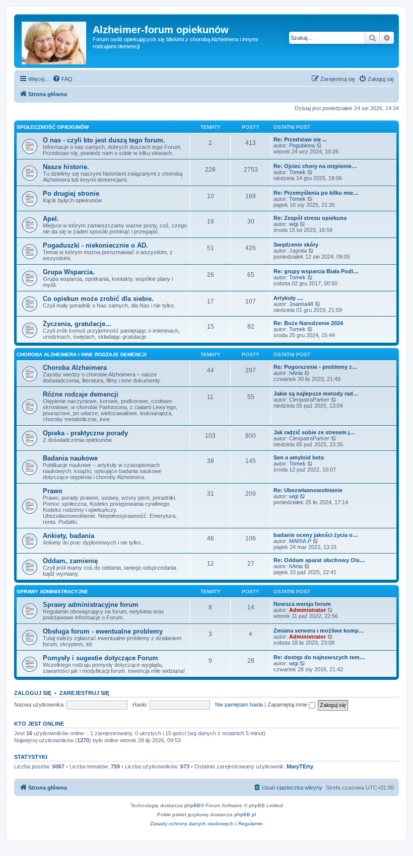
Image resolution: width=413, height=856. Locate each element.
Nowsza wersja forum (302, 604)
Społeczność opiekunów (53, 127)
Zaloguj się (32, 693)
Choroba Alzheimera (75, 367)
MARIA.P (300, 541)
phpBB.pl (245, 814)
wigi (293, 224)
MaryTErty (300, 766)
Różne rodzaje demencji (80, 394)
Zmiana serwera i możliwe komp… (318, 631)
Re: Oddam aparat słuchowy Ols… (319, 560)
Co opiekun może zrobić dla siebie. (98, 298)
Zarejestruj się (84, 693)
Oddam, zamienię (70, 561)
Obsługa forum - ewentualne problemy (103, 631)
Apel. (51, 218)
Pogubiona (302, 145)
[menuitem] (62, 79)
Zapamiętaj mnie (288, 705)
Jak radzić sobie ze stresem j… (314, 432)
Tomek (297, 172)
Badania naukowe (70, 458)
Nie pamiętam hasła (239, 705)
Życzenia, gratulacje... (77, 324)
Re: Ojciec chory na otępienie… (315, 166)
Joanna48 (301, 304)
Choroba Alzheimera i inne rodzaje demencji (82, 354)
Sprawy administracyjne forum (91, 604)
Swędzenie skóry (295, 245)
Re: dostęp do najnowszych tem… (319, 657)
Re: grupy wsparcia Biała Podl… (316, 271)
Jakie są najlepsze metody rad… (316, 394)
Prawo (52, 491)
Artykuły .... (288, 298)
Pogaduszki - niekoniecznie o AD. (95, 245)
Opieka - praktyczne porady (85, 433)
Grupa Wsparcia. (69, 272)
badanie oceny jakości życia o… (315, 535)
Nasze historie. (66, 167)
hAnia (296, 373)
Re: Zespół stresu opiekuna (310, 218)
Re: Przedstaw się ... (300, 139)
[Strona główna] (55, 41)
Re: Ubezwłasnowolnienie (307, 490)
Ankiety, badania (68, 535)
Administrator (307, 610)
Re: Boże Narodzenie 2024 (308, 323)
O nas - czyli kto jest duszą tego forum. (104, 140)
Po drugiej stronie (71, 193)
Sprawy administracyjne (52, 591)
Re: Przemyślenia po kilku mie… (316, 193)
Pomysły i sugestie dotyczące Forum (100, 658)
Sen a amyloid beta (298, 457)
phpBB (192, 805)
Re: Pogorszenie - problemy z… (315, 367)
